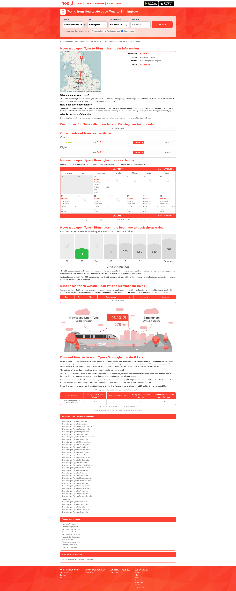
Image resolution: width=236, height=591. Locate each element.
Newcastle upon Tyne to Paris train (74, 507)
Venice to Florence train (70, 547)
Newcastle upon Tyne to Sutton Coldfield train (78, 465)
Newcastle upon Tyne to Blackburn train (76, 468)
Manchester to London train (71, 532)
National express (90, 572)
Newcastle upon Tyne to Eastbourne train (76, 457)
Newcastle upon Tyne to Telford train (75, 434)
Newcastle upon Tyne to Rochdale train (75, 493)
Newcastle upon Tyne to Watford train (75, 447)
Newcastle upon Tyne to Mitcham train (75, 475)
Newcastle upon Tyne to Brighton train (75, 432)
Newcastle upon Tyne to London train (75, 421)
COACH (88, 3)
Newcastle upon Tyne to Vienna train (75, 512)
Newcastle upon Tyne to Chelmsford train (76, 481)
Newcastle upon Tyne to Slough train (75, 439)
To (89, 19)
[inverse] (85, 24)
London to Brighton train (70, 527)
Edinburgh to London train (71, 542)
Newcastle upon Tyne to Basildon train (75, 483)
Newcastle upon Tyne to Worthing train (75, 491)
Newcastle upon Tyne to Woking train (75, 473)
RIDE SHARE (98, 3)
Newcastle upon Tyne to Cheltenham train (76, 478)
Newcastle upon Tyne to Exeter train (74, 455)
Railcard (63, 577)
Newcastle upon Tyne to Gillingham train (76, 486)
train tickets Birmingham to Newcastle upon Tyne (111, 292)
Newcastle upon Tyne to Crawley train (75, 463)
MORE (137, 142)
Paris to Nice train (68, 540)
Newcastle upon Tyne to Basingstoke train (77, 496)
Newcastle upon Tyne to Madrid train (75, 504)
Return (135, 19)
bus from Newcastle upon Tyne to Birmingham (78, 559)
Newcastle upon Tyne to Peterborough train (77, 426)
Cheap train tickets (66, 572)
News (137, 580)
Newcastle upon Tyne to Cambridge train (76, 444)
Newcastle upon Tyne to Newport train (75, 452)
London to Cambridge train (71, 537)
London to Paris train (69, 524)
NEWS (118, 3)
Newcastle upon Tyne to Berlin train (74, 502)
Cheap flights (114, 572)
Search (162, 24)
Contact (137, 585)
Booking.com (113, 31)
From (66, 19)
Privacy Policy (139, 587)
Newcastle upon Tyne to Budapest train (75, 509)
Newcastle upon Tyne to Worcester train (76, 488)
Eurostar (63, 575)
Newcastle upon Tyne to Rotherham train (76, 450)
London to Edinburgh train (71, 529)
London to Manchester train (71, 534)
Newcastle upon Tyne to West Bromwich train (78, 437)
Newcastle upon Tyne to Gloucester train (76, 442)
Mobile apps (139, 582)
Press (137, 577)
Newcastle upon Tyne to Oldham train (75, 470)
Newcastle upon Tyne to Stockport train (76, 429)
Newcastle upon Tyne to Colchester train (76, 460)
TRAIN (79, 3)
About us (138, 572)
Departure (115, 19)
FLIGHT (110, 3)
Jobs (136, 575)
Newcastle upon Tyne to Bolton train (74, 424)
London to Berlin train (69, 545)
